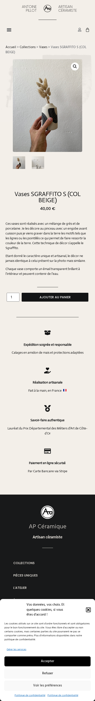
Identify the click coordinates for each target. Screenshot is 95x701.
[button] (88, 610)
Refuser (47, 673)
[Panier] (87, 30)
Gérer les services (16, 649)
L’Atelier (20, 588)
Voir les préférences (47, 685)
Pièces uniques (25, 575)
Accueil (11, 47)
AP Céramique (47, 526)
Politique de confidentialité (30, 695)
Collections (28, 47)
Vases (43, 47)
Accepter (47, 661)
